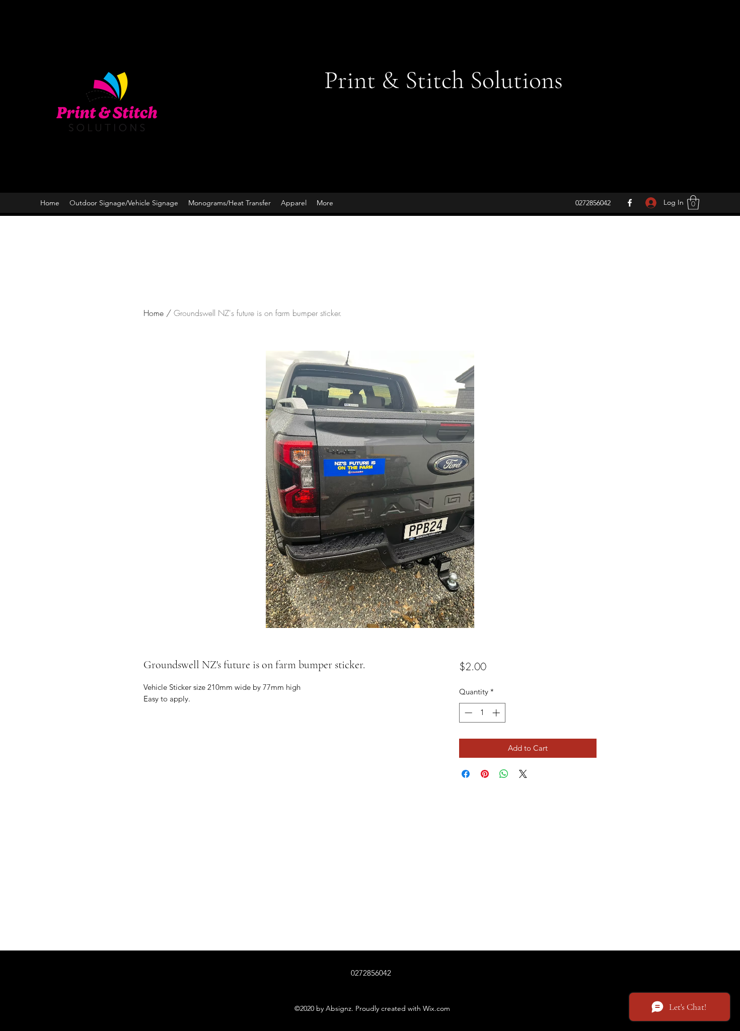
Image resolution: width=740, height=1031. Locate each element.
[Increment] (497, 712)
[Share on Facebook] (466, 774)
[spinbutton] (482, 712)
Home (153, 313)
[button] (693, 202)
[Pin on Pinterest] (485, 774)
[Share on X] (523, 774)
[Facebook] (630, 203)
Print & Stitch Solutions (443, 80)
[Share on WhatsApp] (504, 774)
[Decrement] (467, 712)
